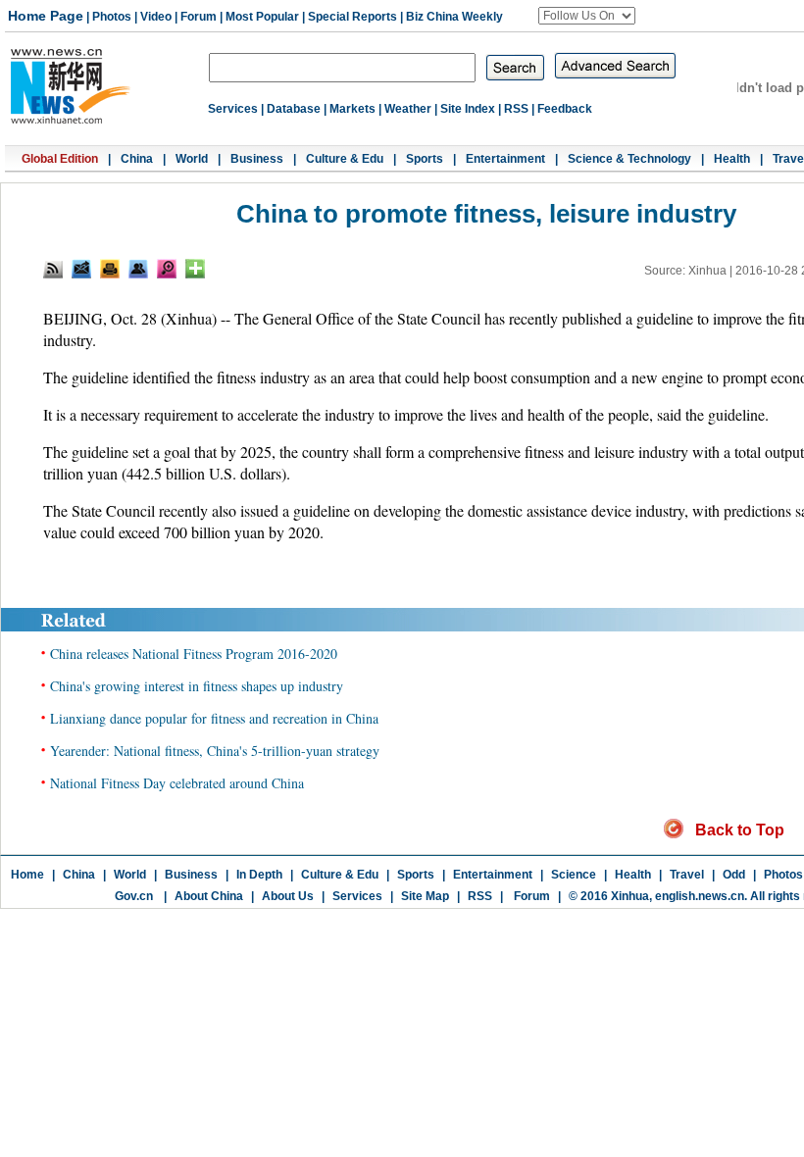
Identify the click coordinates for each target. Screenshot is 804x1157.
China (137, 159)
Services (233, 109)
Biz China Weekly (454, 17)
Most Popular (262, 17)
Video (156, 17)
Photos (111, 17)
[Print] (110, 268)
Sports (424, 159)
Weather (407, 109)
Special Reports (352, 17)
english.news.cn (699, 896)
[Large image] (166, 268)
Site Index (467, 109)
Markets (352, 109)
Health (732, 159)
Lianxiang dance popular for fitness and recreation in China (214, 718)
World (192, 159)
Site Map (425, 896)
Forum (198, 17)
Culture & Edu (344, 159)
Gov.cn (134, 896)
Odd (734, 874)
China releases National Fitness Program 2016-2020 (193, 653)
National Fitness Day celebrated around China (177, 783)
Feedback (564, 109)
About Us (288, 896)
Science (573, 874)
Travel (687, 874)
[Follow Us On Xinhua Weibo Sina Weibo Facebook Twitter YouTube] (586, 16)
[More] (195, 268)
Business (256, 159)
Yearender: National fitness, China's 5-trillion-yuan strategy (214, 750)
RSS (516, 109)
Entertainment (505, 159)
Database (294, 109)
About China (209, 896)
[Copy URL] (138, 268)
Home (27, 874)
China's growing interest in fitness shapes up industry (196, 686)
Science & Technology (629, 159)
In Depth (259, 874)
